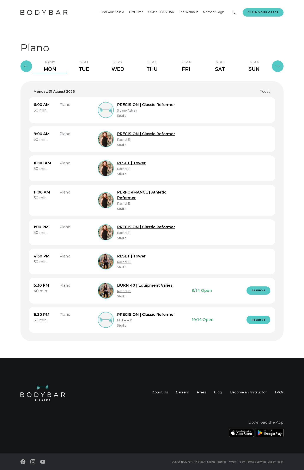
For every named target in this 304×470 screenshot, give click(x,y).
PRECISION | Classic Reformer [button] (146, 104)
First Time (136, 12)
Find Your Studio (112, 12)
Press (201, 392)
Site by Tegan (276, 461)
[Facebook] (22, 461)
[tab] (50, 66)
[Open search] (234, 12)
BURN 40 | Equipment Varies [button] (144, 285)
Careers (182, 392)
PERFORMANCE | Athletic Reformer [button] (141, 195)
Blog (218, 392)
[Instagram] (32, 461)
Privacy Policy (236, 461)
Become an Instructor (248, 392)
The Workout (188, 12)
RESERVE (258, 290)
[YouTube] (42, 462)
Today (265, 92)
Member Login (214, 12)
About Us (160, 392)
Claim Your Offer (263, 12)
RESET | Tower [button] (131, 163)
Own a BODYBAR (161, 12)
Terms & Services (256, 461)
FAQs (279, 392)
